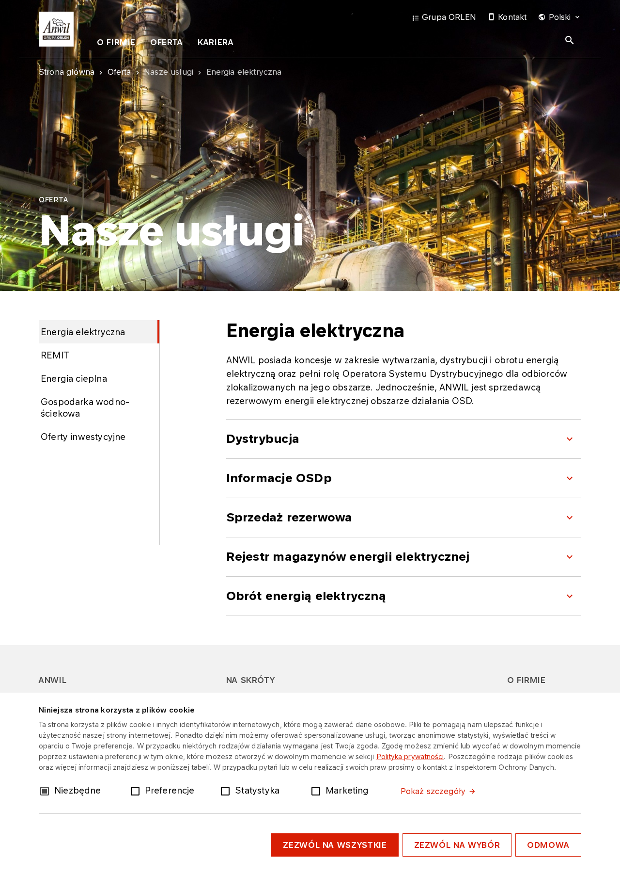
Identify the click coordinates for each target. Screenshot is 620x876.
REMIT (55, 355)
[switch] (137, 790)
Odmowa (548, 845)
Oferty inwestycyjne (83, 436)
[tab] (116, 44)
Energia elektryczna (83, 331)
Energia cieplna (74, 378)
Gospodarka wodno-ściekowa (85, 407)
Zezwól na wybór (457, 845)
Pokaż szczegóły (433, 791)
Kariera (215, 42)
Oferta (166, 42)
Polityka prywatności (410, 756)
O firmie (116, 42)
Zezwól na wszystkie (335, 845)
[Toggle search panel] (569, 40)
